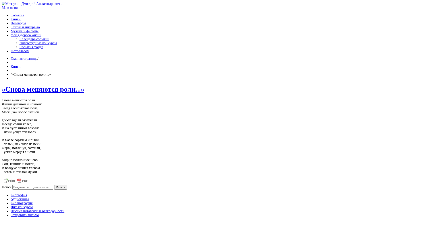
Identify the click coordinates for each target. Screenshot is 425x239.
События (17, 15)
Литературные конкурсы (38, 43)
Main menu (10, 8)
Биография (19, 195)
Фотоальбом (20, 51)
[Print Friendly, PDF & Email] (15, 183)
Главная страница (24, 58)
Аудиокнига (20, 199)
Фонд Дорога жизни (26, 35)
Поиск (7, 187)
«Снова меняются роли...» (43, 89)
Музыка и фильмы (25, 31)
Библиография (22, 203)
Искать (60, 187)
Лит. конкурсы (22, 207)
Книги (16, 19)
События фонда (31, 47)
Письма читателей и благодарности (37, 211)
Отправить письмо (25, 215)
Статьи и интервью (25, 27)
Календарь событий (34, 39)
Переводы (18, 23)
